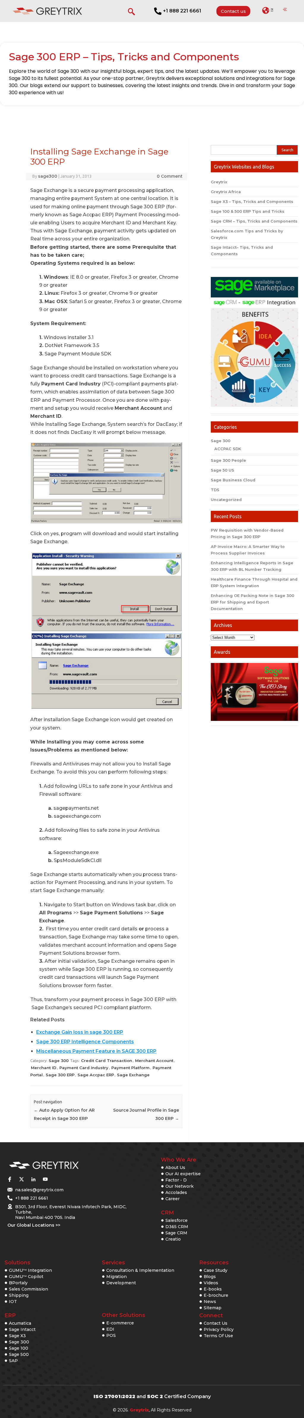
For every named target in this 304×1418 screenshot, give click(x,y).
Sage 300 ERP (60, 1074)
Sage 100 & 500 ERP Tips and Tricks (247, 211)
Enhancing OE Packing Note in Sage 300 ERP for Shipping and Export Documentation (252, 602)
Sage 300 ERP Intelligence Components (85, 1041)
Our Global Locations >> (33, 1225)
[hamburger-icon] (285, 10)
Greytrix (219, 182)
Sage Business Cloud (233, 480)
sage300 (47, 176)
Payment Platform (130, 1067)
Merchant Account (154, 1060)
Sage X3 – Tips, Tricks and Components (252, 201)
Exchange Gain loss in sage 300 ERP (79, 1032)
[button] (267, 10)
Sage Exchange (133, 1074)
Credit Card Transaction (106, 1060)
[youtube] (45, 1179)
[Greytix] (63, 1165)
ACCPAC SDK (227, 449)
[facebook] (9, 1179)
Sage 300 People (228, 460)
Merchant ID (43, 1067)
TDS (215, 490)
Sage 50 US (222, 470)
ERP (10, 1315)
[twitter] (21, 1179)
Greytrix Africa (226, 192)
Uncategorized (226, 499)
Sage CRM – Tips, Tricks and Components (254, 221)
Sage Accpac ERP (95, 1074)
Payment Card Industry (83, 1067)
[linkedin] (33, 1179)
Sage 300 (59, 1060)
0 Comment (170, 176)
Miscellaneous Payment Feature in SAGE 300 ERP (96, 1051)
